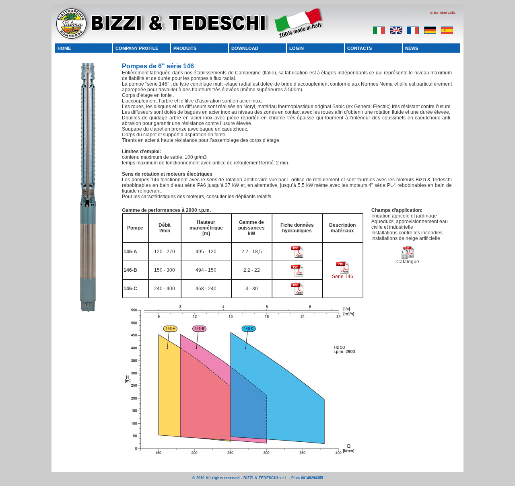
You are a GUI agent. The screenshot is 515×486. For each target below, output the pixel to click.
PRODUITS (184, 48)
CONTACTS (359, 48)
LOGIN (296, 48)
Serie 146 (342, 276)
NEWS (411, 48)
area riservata (442, 12)
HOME (64, 48)
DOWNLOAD (244, 48)
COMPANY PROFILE (136, 48)
